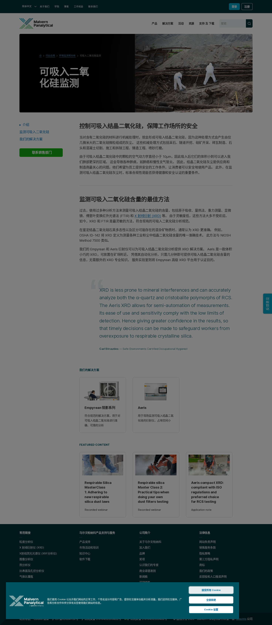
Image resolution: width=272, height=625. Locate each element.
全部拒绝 (211, 599)
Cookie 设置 (211, 609)
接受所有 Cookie (211, 590)
